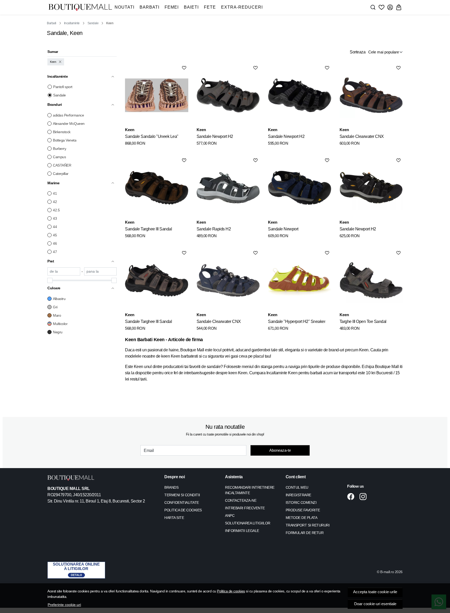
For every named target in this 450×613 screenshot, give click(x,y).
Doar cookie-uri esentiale (375, 604)
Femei (172, 7)
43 (55, 218)
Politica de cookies (231, 591)
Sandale (93, 23)
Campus (59, 157)
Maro (57, 315)
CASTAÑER (62, 165)
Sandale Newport (283, 229)
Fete (210, 7)
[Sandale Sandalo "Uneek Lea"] (156, 95)
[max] (100, 271)
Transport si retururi (308, 525)
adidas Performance (68, 115)
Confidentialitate (181, 502)
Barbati (149, 7)
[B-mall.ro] (80, 7)
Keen (53, 61)
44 (55, 227)
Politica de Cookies (183, 510)
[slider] (50, 280)
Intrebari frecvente (245, 508)
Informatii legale (242, 531)
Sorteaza (357, 52)
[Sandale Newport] (299, 187)
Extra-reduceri (242, 7)
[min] (63, 271)
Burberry (59, 148)
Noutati (124, 7)
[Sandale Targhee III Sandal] (156, 187)
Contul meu (297, 487)
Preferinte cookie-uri (64, 605)
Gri (55, 307)
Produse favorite (303, 510)
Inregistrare (298, 495)
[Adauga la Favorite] (184, 68)
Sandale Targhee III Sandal (148, 229)
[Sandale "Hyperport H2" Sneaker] (299, 280)
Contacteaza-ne (240, 500)
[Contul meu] (390, 7)
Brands (171, 487)
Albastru (59, 299)
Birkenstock (62, 132)
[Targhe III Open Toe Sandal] (371, 280)
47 (55, 252)
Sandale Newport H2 (215, 136)
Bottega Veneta (64, 140)
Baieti (191, 7)
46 (55, 243)
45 (55, 235)
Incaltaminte (72, 23)
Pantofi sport (62, 87)
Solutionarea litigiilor (247, 523)
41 (55, 193)
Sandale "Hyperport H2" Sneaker (296, 321)
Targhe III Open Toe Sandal (363, 321)
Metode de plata (301, 518)
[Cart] (399, 7)
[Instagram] (364, 496)
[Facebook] (352, 496)
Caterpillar (60, 173)
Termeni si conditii (182, 495)
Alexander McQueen (69, 123)
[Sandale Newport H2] (228, 95)
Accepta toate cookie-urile (375, 592)
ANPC (229, 515)
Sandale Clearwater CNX (362, 136)
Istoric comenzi (301, 502)
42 (55, 202)
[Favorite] (381, 7)
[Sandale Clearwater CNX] (371, 95)
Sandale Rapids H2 (214, 229)
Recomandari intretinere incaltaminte (249, 490)
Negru (58, 332)
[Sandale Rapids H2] (228, 187)
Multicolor (60, 324)
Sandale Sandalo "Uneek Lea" (151, 136)
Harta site (174, 518)
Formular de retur (305, 533)
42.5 (56, 210)
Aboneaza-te (280, 450)
